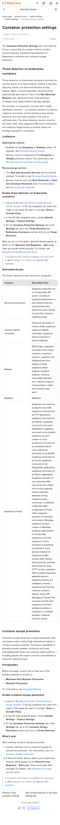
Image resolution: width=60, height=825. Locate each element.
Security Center (21, 16)
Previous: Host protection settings (10, 794)
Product (53, 38)
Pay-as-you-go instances (22, 187)
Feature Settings (11, 19)
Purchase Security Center (32, 150)
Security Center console (31, 202)
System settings (36, 16)
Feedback (35, 808)
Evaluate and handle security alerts (19, 251)
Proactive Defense (32, 689)
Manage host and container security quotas (27, 162)
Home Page (7, 16)
